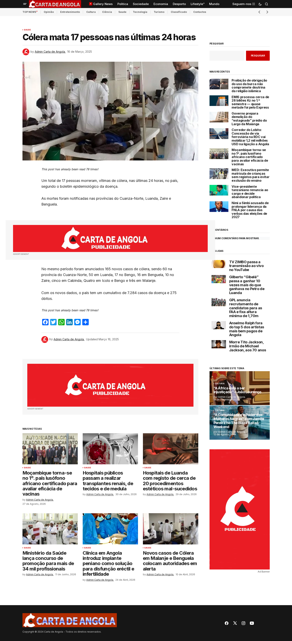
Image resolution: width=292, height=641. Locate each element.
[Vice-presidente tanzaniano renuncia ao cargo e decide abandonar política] (219, 190)
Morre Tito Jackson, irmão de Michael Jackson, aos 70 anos (247, 346)
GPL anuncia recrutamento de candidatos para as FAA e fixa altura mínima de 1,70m (245, 308)
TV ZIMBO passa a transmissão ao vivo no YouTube (246, 266)
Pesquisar (217, 43)
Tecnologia (140, 11)
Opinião (49, 11)
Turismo (159, 11)
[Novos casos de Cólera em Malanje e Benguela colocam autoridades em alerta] (170, 528)
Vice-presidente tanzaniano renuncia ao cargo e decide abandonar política (250, 192)
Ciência (107, 11)
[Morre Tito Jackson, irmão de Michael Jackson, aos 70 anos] (219, 344)
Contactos (199, 11)
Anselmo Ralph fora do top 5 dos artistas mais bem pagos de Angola (246, 329)
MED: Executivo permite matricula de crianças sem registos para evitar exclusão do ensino (250, 175)
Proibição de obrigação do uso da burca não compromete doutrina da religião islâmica (249, 86)
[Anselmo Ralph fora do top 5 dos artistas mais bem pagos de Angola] (219, 325)
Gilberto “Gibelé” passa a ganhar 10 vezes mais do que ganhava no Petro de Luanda (247, 285)
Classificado (179, 11)
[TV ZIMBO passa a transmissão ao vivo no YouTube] (219, 264)
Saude (122, 11)
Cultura (91, 11)
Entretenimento (70, 11)
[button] (24, 4)
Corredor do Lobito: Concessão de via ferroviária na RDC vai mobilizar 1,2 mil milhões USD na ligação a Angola (250, 137)
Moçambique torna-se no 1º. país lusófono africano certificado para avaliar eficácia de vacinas (250, 157)
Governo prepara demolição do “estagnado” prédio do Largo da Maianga (249, 119)
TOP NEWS (29, 11)
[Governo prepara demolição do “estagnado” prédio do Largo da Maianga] (219, 117)
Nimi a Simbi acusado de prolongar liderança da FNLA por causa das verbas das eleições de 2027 (250, 210)
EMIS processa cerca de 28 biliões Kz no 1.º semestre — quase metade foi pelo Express (250, 102)
